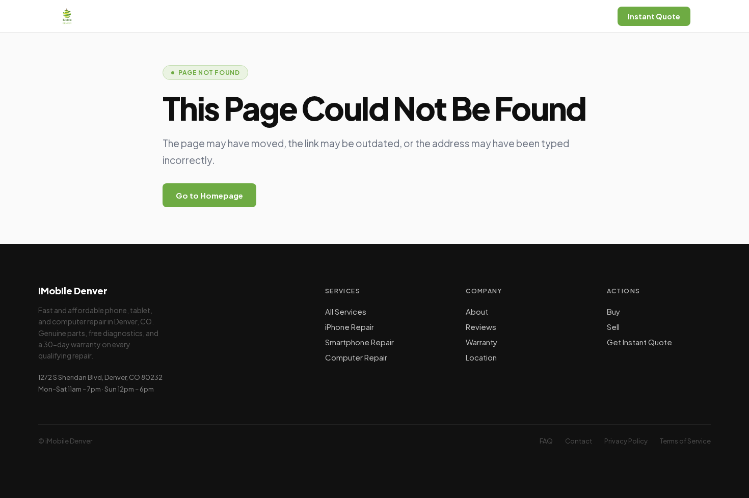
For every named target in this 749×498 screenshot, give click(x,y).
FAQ (546, 441)
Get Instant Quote (639, 342)
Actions (623, 291)
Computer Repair (356, 357)
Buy (613, 311)
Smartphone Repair (359, 342)
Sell (613, 326)
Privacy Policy (626, 441)
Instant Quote (654, 16)
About (477, 311)
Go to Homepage (209, 195)
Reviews (481, 326)
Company (484, 291)
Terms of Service (685, 441)
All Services (345, 311)
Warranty (481, 342)
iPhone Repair (349, 326)
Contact (578, 441)
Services (343, 291)
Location (481, 357)
